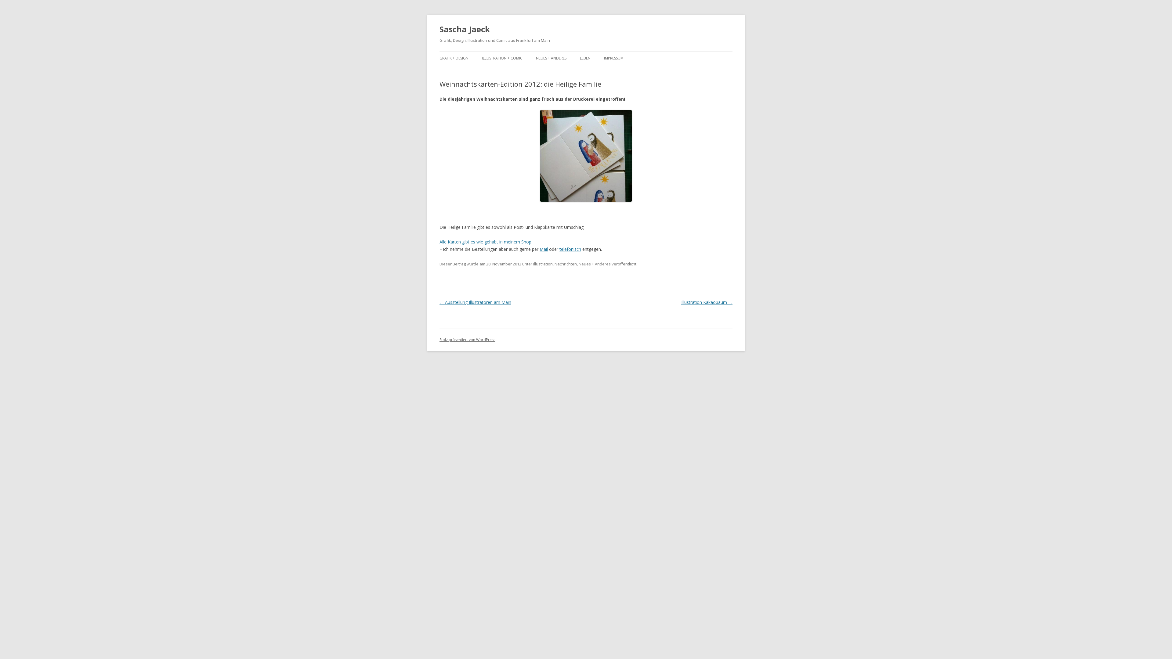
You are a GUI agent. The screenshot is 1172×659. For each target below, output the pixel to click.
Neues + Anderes (551, 58)
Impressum (614, 58)
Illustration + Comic (502, 58)
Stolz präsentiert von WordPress (467, 339)
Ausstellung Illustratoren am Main (475, 302)
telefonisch (570, 249)
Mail (544, 249)
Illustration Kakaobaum (707, 302)
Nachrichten (566, 264)
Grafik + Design (454, 58)
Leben (585, 58)
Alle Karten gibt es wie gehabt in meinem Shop (485, 242)
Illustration (543, 264)
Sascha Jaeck (465, 29)
